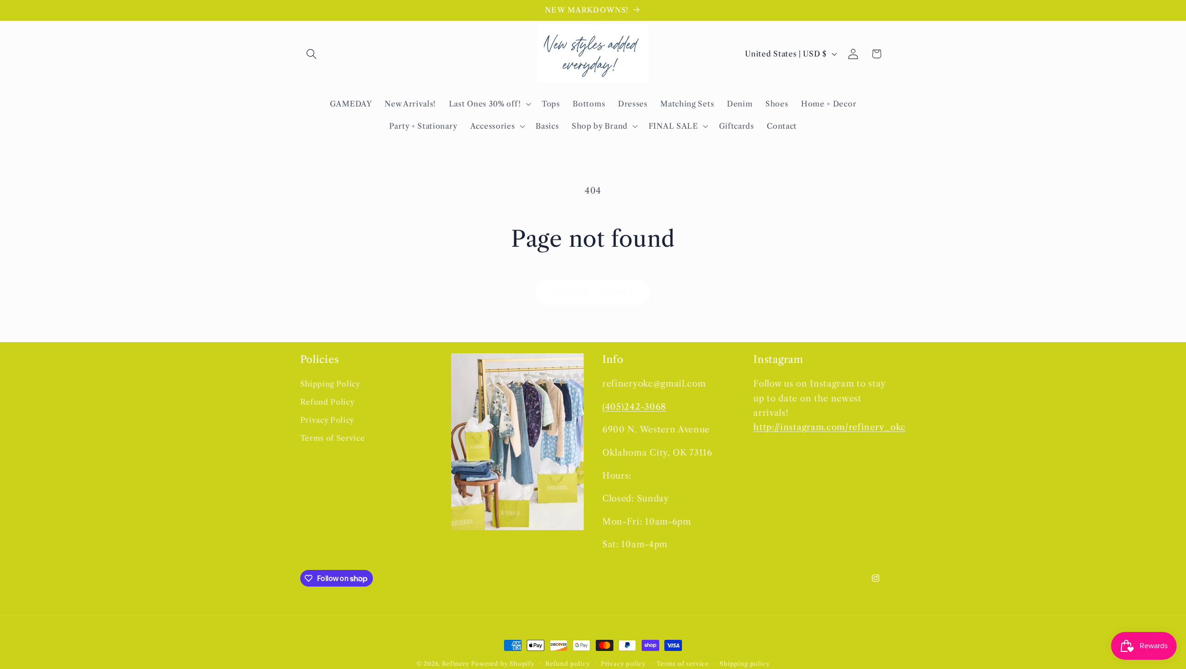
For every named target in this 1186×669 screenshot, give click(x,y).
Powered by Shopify (503, 663)
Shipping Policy (330, 383)
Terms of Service (332, 438)
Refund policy (567, 663)
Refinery (455, 663)
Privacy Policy (327, 420)
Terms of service (682, 663)
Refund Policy (327, 401)
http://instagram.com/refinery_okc (829, 427)
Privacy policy (623, 663)
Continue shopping (593, 292)
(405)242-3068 (634, 406)
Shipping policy (744, 663)
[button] (312, 54)
